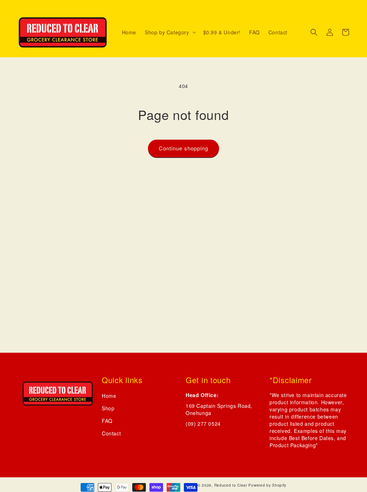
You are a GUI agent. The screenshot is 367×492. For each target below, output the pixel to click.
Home (109, 395)
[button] (169, 32)
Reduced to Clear (230, 485)
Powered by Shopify (267, 485)
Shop (108, 408)
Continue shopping (183, 148)
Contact (111, 433)
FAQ (107, 420)
